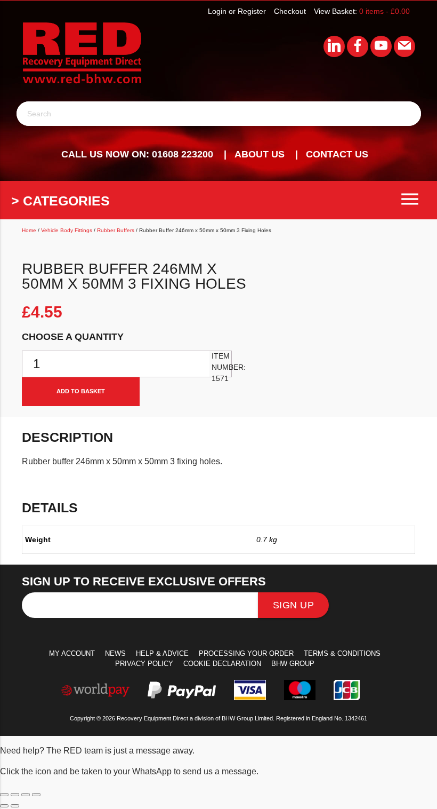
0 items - (384, 11)
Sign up (293, 605)
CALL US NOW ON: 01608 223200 (137, 154)
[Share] (25, 794)
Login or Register (237, 11)
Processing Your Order (246, 653)
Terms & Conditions (342, 653)
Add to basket (80, 391)
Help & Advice (162, 653)
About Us (259, 154)
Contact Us (337, 154)
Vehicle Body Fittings (66, 230)
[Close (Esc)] (36, 794)
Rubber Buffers (115, 230)
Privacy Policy (144, 664)
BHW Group (292, 664)
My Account (72, 653)
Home (29, 230)
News (115, 653)
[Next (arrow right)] (15, 805)
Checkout (290, 11)
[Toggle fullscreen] (15, 794)
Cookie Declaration (222, 664)
